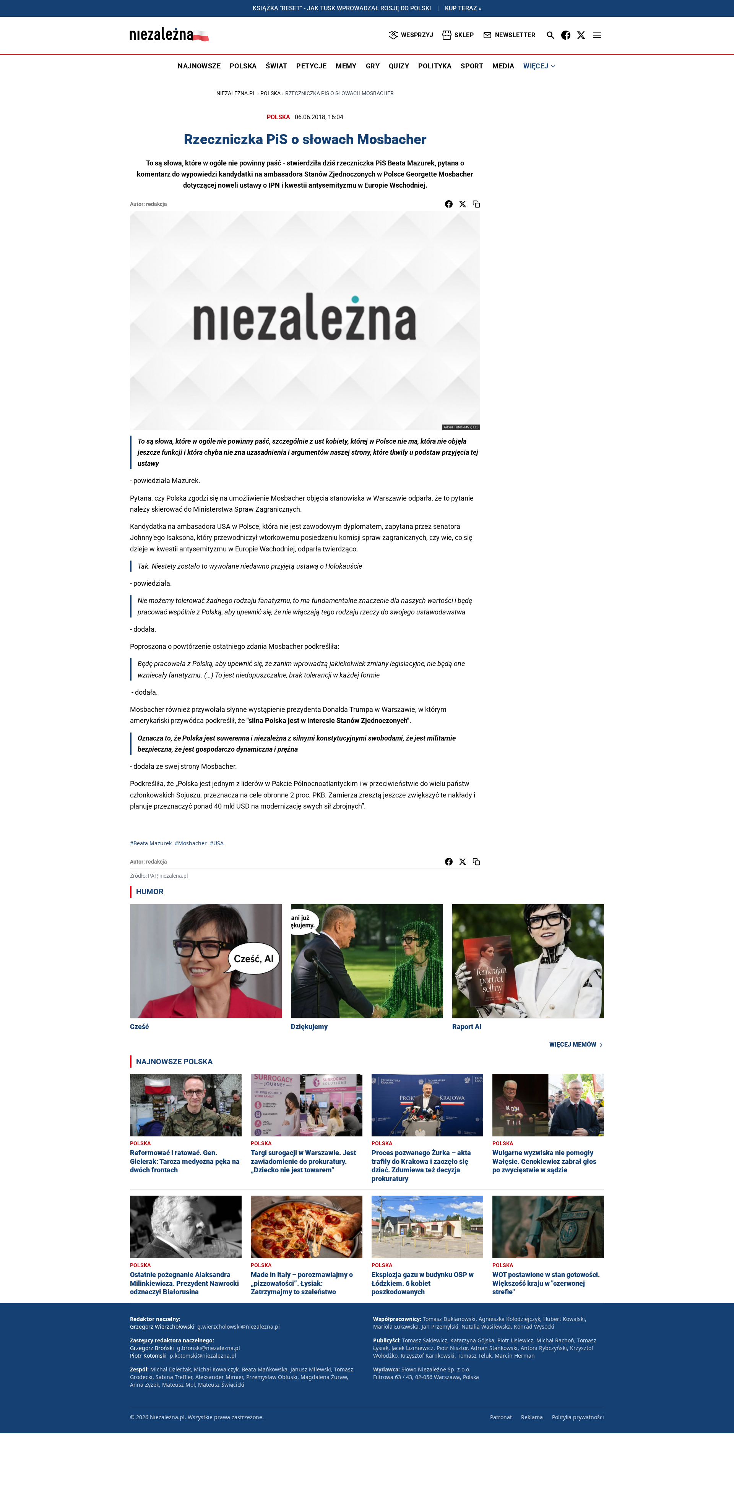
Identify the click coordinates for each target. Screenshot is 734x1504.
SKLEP (464, 35)
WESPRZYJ (417, 35)
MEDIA (503, 66)
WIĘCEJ (535, 66)
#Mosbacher (191, 843)
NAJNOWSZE (199, 66)
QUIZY (399, 66)
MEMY (346, 66)
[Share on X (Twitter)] (462, 204)
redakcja (156, 204)
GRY (373, 66)
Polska (270, 93)
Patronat (501, 1417)
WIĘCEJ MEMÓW (572, 1044)
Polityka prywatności (578, 1417)
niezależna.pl (236, 93)
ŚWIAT (276, 66)
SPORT (472, 66)
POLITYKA (434, 66)
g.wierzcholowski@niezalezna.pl (238, 1326)
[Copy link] (476, 204)
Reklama (532, 1417)
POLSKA (243, 66)
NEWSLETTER (515, 35)
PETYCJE (311, 66)
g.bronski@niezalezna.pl (208, 1348)
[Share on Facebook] (449, 204)
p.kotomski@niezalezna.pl (203, 1355)
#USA (217, 843)
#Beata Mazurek (151, 843)
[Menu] (597, 35)
